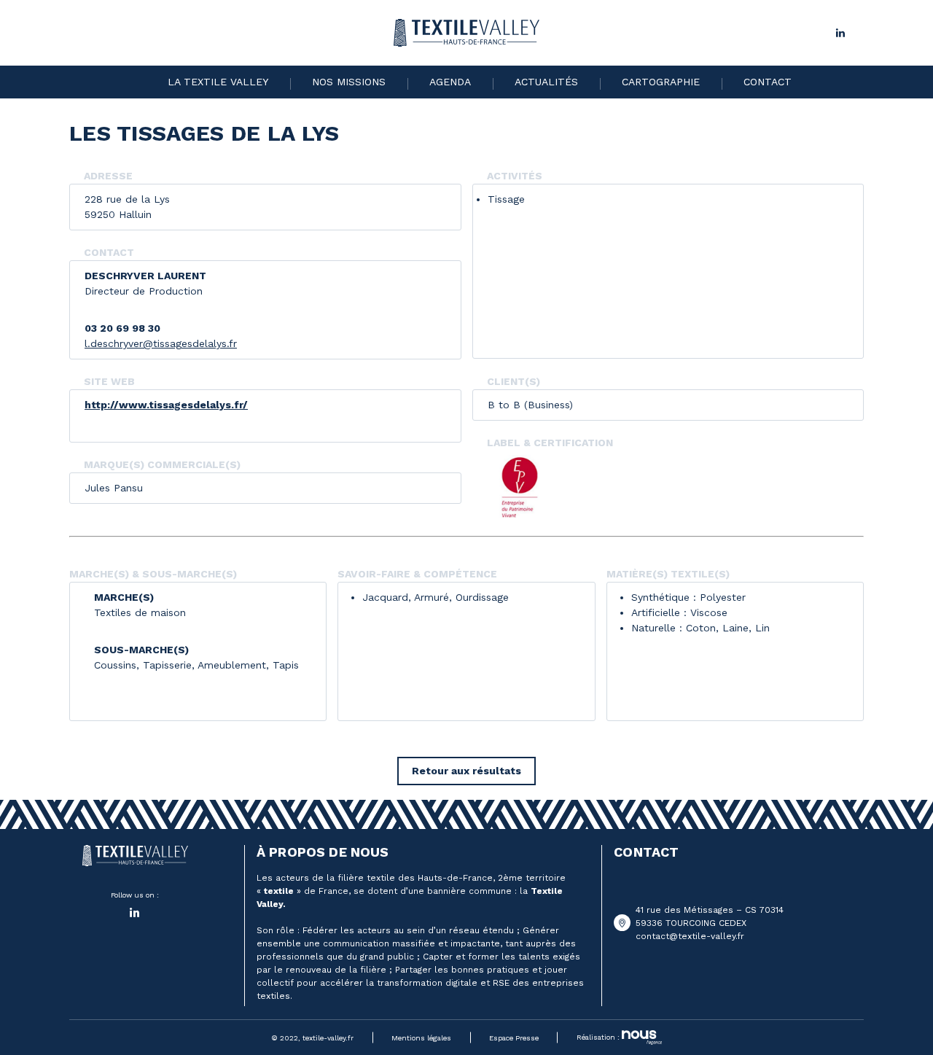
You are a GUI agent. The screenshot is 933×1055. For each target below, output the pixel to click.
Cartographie (661, 81)
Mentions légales (421, 1038)
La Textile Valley (218, 81)
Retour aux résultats (466, 770)
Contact (767, 81)
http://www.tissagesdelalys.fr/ (166, 404)
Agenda (450, 81)
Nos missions (349, 81)
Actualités (546, 81)
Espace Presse (514, 1038)
